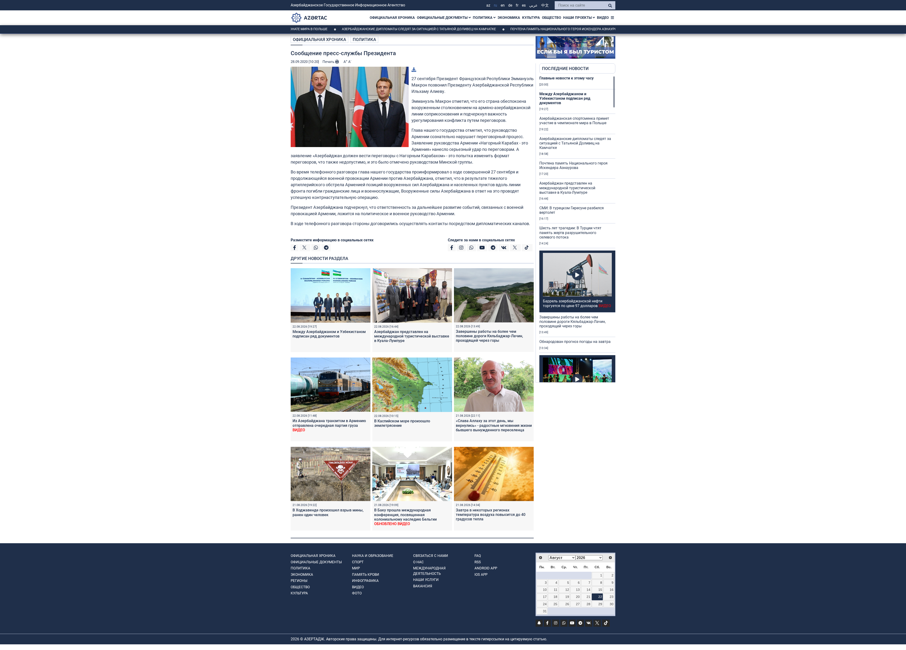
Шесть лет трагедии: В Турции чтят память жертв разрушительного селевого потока (570, 232)
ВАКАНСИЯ (422, 586)
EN (503, 5)
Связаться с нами (430, 556)
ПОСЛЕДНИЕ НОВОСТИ (565, 68)
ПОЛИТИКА (483, 18)
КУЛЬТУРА (531, 18)
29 (600, 604)
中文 (545, 5)
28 (588, 604)
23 (611, 597)
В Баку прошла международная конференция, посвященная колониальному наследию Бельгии (405, 517)
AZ (488, 5)
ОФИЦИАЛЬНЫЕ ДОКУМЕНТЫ (443, 18)
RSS (477, 562)
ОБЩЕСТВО (551, 18)
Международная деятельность (429, 571)
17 (545, 597)
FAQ (477, 556)
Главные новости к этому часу (566, 78)
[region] (577, 229)
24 (545, 604)
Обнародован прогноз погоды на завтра (575, 341)
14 (588, 590)
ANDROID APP (485, 568)
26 (567, 604)
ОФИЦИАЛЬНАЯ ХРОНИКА (392, 18)
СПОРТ (358, 562)
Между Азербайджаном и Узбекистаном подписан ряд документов (329, 333)
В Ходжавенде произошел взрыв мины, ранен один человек (328, 512)
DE (510, 5)
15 (600, 590)
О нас (418, 562)
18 (555, 597)
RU (495, 5)
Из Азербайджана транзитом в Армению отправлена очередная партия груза (329, 425)
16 (611, 590)
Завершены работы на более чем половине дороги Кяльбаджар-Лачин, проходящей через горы (489, 336)
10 (545, 590)
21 (588, 597)
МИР (356, 568)
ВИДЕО (603, 18)
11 (555, 590)
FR (517, 5)
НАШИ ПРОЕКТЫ (578, 18)
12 (567, 590)
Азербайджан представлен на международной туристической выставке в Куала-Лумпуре (411, 336)
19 (567, 597)
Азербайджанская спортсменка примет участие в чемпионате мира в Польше (574, 120)
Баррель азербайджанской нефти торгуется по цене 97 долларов (577, 303)
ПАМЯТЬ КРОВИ (365, 574)
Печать (329, 62)
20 (578, 597)
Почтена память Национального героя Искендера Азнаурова (529, 29)
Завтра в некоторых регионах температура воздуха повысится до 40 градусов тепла (490, 514)
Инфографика (365, 581)
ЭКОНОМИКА (509, 18)
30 (611, 604)
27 (578, 604)
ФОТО (357, 593)
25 (555, 604)
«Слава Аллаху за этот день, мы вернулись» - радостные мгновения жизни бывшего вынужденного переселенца (494, 425)
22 (600, 597)
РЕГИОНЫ (299, 581)
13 (578, 590)
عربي (533, 5)
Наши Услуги (426, 580)
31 (545, 611)
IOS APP (480, 574)
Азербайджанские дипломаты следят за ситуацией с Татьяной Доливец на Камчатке (382, 29)
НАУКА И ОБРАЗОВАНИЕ (372, 556)
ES (524, 5)
